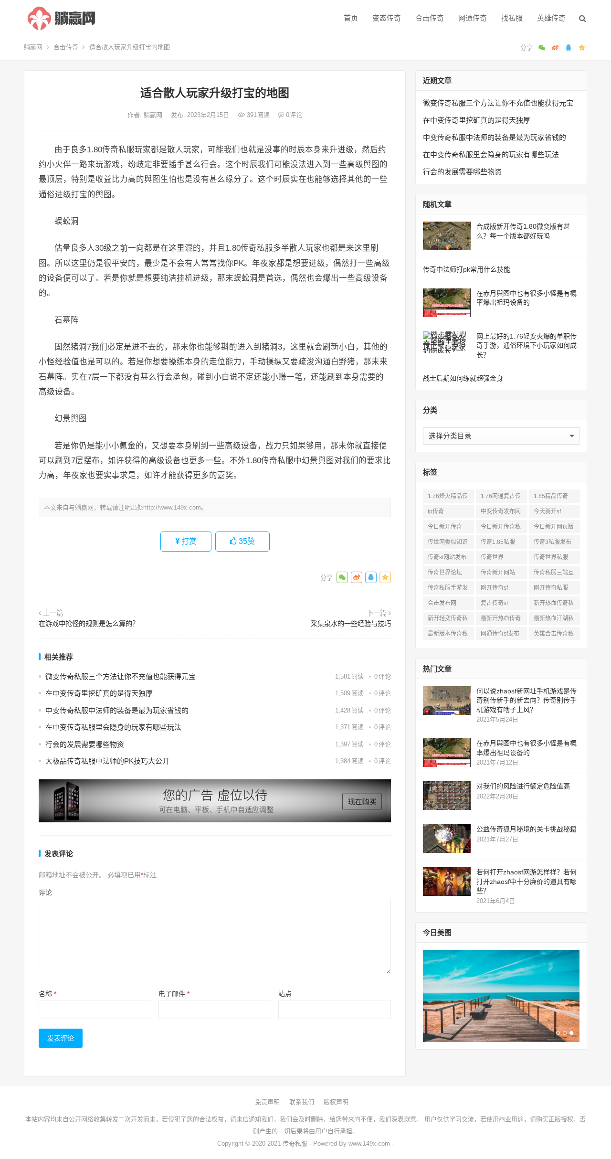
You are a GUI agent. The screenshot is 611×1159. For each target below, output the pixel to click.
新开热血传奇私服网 (554, 605)
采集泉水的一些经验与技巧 (351, 623)
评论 (45, 892)
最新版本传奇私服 (448, 635)
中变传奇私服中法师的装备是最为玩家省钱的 (117, 710)
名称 (47, 994)
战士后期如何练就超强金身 (463, 378)
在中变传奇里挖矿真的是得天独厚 (99, 693)
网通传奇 (472, 18)
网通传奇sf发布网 (500, 635)
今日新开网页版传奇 (554, 528)
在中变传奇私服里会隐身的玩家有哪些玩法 (113, 727)
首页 (351, 18)
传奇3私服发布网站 (552, 544)
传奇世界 (492, 557)
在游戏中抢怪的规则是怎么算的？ (89, 623)
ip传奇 (436, 511)
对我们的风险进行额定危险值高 (523, 786)
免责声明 (267, 1102)
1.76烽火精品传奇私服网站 (448, 498)
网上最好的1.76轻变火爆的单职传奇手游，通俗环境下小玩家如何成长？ (526, 345)
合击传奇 (429, 18)
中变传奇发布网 (501, 511)
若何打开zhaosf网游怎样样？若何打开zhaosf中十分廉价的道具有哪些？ (526, 881)
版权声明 (336, 1102)
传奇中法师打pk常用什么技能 (466, 269)
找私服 (512, 18)
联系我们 (301, 1102)
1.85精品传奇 (551, 496)
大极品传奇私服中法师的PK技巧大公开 (107, 761)
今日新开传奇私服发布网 (501, 528)
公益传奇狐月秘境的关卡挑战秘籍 (526, 829)
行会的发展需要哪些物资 (84, 744)
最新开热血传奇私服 (501, 620)
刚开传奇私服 (551, 588)
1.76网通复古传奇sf (501, 498)
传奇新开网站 (498, 572)
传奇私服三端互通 (554, 574)
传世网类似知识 (448, 542)
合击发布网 (442, 603)
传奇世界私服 (551, 557)
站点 (285, 994)
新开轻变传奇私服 (448, 620)
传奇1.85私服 (498, 542)
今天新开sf (547, 511)
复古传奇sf (494, 603)
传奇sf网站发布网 (447, 559)
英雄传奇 (551, 18)
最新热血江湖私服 (554, 620)
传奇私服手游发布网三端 (448, 590)
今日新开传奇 (445, 526)
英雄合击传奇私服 (554, 635)
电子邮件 (174, 994)
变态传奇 (386, 18)
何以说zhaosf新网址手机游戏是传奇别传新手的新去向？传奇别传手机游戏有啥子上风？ (526, 700)
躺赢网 (33, 47)
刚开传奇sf (494, 588)
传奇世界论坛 (445, 572)
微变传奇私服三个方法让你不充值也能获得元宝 (120, 676)
